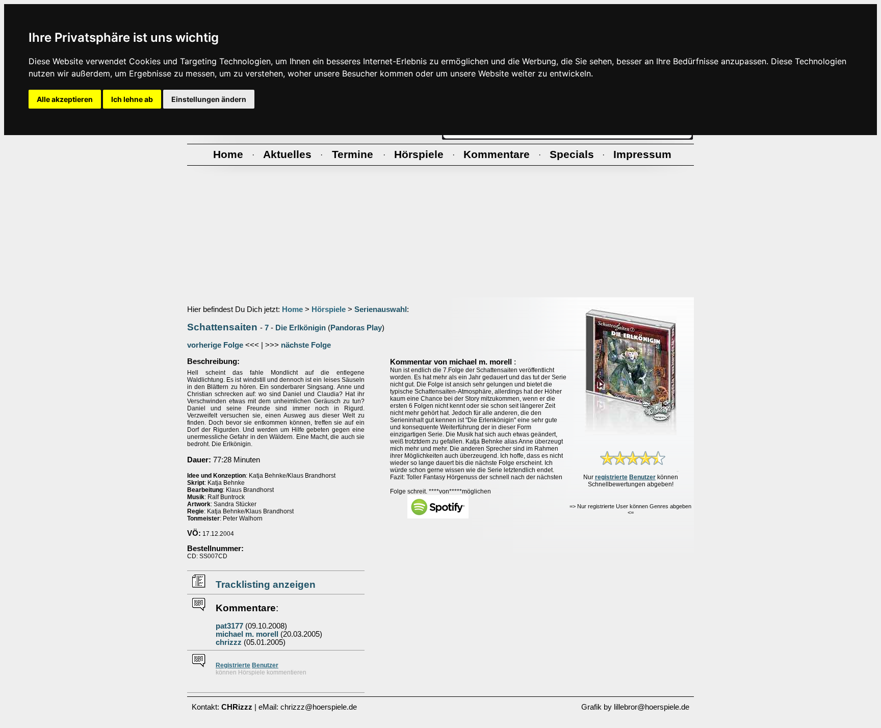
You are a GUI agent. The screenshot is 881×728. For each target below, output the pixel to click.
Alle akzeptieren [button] (65, 99)
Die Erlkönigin (300, 328)
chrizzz (229, 642)
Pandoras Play (356, 328)
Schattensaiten (222, 327)
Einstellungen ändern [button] (208, 99)
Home (292, 309)
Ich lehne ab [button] (132, 99)
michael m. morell (247, 634)
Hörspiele (329, 309)
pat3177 (229, 626)
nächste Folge (306, 345)
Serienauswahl (380, 309)
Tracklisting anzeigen (266, 584)
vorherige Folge (215, 345)
